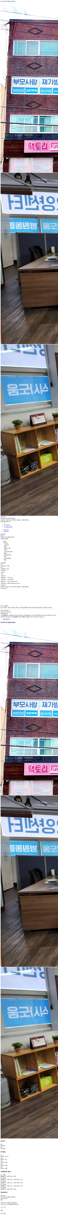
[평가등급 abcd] (2, 535)
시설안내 (6, 529)
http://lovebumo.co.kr (12, 581)
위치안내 (6, 531)
